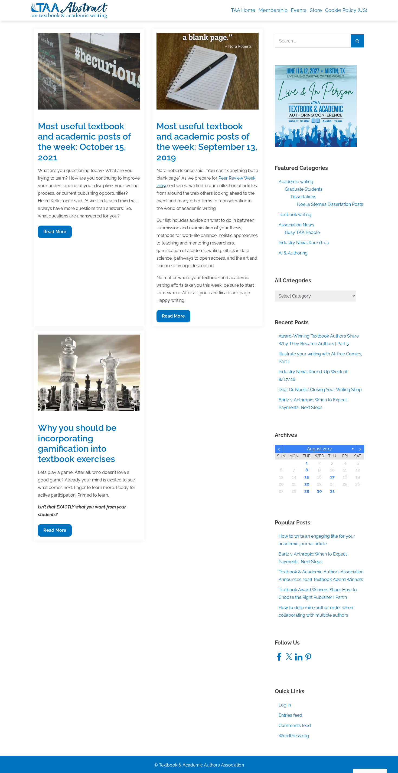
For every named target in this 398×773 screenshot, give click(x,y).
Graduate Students (303, 189)
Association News (296, 224)
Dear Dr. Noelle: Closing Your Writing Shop (320, 389)
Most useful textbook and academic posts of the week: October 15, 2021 (84, 141)
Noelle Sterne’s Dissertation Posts (330, 204)
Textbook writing (295, 214)
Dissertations (303, 196)
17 (332, 477)
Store (316, 10)
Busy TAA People (302, 232)
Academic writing (296, 181)
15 (306, 477)
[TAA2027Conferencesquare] (316, 105)
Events (298, 10)
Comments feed (295, 725)
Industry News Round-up (304, 242)
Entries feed (290, 715)
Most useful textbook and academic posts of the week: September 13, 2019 (206, 141)
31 (332, 491)
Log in (285, 705)
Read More (54, 233)
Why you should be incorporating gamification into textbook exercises (77, 443)
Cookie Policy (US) (346, 10)
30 (319, 491)
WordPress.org (294, 735)
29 (306, 491)
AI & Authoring (293, 253)
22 (306, 484)
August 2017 (319, 448)
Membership (273, 10)
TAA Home (243, 10)
